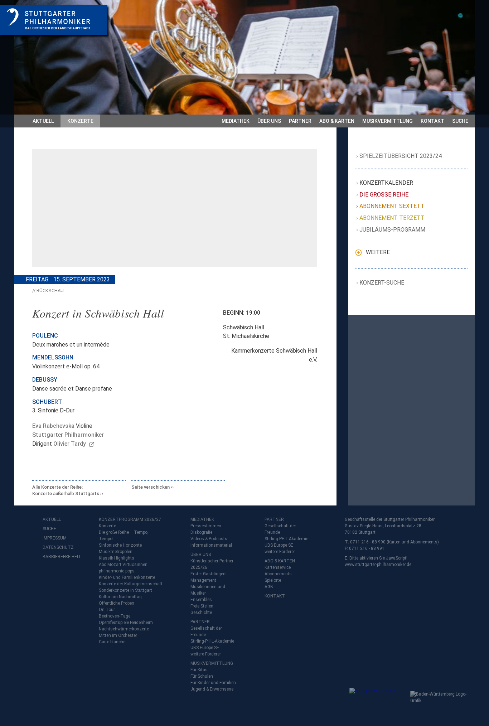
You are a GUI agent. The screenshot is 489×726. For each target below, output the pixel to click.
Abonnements (278, 573)
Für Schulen (201, 676)
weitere (378, 252)
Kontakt (432, 121)
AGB (269, 586)
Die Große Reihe (384, 194)
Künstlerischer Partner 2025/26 (211, 564)
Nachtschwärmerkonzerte (124, 628)
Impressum (55, 538)
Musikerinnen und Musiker (207, 590)
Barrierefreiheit (57, 556)
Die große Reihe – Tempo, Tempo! (124, 535)
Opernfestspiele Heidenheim (126, 622)
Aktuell (43, 121)
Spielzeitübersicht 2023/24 (401, 156)
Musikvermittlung (387, 121)
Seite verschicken (150, 487)
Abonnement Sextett (392, 206)
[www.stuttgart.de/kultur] (378, 702)
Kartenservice (278, 567)
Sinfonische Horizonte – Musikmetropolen (122, 548)
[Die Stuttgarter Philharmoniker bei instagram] (64, 575)
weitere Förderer (205, 654)
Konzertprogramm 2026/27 (130, 519)
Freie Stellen (201, 606)
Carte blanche (112, 641)
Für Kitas (199, 669)
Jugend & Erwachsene (211, 689)
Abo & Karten (336, 121)
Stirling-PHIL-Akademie (212, 641)
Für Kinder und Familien (213, 682)
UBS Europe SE (204, 647)
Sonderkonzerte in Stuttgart (125, 590)
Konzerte (80, 121)
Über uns (269, 121)
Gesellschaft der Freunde (206, 631)
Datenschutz (57, 547)
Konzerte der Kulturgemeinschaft (131, 583)
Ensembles (201, 599)
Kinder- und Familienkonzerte (127, 577)
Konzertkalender (386, 182)
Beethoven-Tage (114, 616)
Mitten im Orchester (118, 635)
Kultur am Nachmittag (120, 596)
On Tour (107, 609)
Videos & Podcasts (208, 538)
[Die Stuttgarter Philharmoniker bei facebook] (49, 575)
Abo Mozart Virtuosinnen (123, 564)
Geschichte (201, 612)
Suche (460, 121)
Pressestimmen (205, 525)
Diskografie (201, 532)
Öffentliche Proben (116, 603)
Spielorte (273, 580)
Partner (300, 121)
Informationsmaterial (211, 545)
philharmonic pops (117, 570)
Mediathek (236, 121)
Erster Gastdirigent (208, 573)
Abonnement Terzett (392, 217)
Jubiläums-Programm (392, 229)
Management (203, 580)
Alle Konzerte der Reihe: (65, 490)
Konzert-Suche (382, 282)
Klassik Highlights (116, 558)
